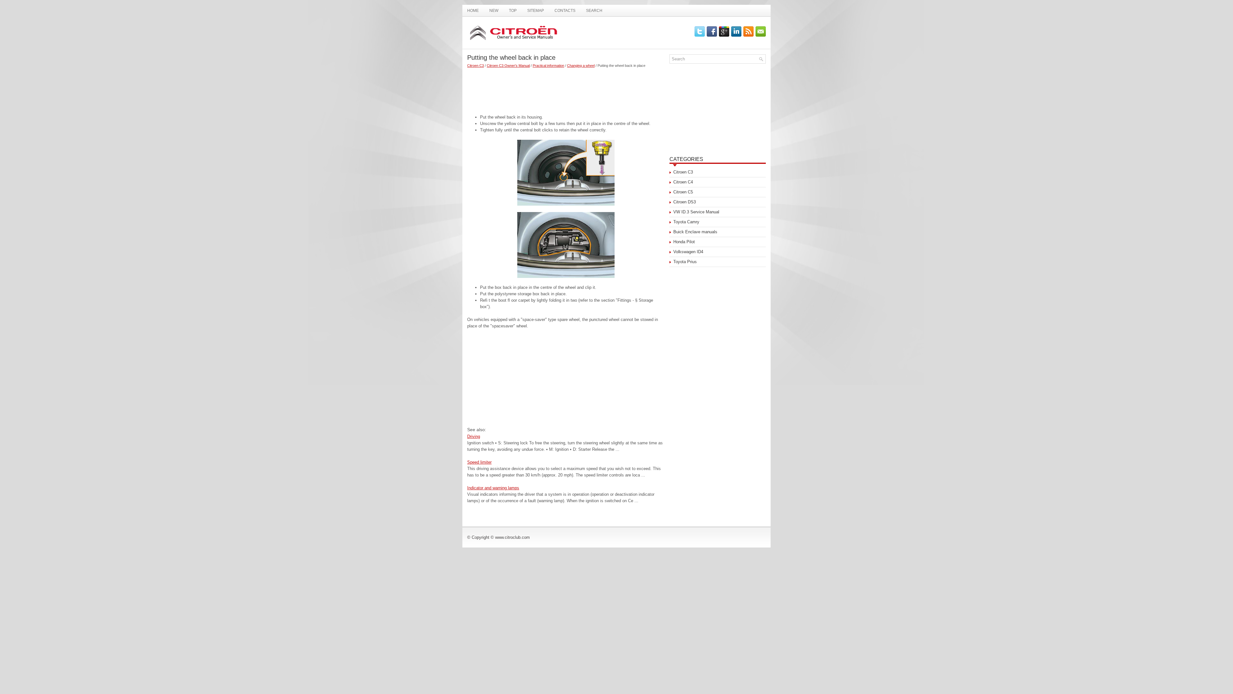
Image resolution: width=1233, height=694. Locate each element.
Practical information (548, 65)
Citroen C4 (683, 182)
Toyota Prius (685, 261)
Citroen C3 (475, 65)
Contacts (565, 10)
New (493, 10)
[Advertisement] (566, 88)
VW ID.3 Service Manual (696, 211)
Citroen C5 (683, 192)
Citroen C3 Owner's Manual (508, 65)
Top (513, 10)
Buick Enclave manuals (695, 231)
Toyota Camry (686, 221)
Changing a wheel (581, 65)
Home (473, 10)
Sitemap (535, 10)
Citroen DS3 (684, 202)
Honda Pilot (684, 241)
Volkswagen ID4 (688, 251)
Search (594, 10)
